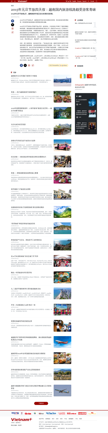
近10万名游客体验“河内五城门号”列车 (24, 256)
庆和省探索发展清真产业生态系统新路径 (25, 370)
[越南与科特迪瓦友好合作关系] (86, 75)
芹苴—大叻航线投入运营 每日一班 (23, 305)
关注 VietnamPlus (54, 65)
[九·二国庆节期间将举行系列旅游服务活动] (62, 293)
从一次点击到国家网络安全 (81, 100)
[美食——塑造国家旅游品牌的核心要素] (62, 178)
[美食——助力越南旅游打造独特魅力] (62, 97)
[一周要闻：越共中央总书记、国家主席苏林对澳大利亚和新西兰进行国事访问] (92, 125)
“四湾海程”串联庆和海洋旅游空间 (23, 224)
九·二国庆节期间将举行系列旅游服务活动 (26, 289)
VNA (65, 418)
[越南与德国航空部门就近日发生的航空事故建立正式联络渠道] (62, 390)
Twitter (12, 24)
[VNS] (51, 413)
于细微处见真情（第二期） (88, 48)
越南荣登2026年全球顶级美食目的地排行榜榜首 (28, 353)
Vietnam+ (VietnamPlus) (22, 1)
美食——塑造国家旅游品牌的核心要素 (24, 173)
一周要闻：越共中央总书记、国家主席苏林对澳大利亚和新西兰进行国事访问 (81, 125)
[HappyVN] (92, 413)
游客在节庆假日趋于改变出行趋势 (23, 141)
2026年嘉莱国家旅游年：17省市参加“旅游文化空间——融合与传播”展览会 (31, 109)
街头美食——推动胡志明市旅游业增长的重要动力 (28, 157)
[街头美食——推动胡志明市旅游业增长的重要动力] (62, 161)
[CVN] (61, 413)
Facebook (12, 20)
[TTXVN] (15, 413)
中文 (88, 1)
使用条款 (47, 418)
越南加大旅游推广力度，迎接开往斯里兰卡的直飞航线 (85, 32)
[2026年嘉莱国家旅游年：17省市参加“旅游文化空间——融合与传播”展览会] (62, 113)
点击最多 (80, 20)
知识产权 (41, 418)
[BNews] (35, 413)
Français (79, 1)
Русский (92, 1)
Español (84, 1)
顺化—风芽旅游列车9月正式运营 (83, 23)
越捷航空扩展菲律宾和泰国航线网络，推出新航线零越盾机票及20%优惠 (31, 338)
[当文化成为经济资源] (62, 129)
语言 (61, 418)
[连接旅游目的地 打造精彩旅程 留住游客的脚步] (62, 212)
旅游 (12, 5)
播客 (80, 96)
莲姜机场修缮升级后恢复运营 (21, 321)
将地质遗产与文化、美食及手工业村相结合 (26, 240)
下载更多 (41, 403)
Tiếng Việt (68, 1)
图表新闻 (80, 66)
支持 (57, 418)
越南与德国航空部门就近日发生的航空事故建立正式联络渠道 (31, 387)
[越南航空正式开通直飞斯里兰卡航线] (62, 80)
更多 (14, 72)
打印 (12, 28)
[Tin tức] (28, 413)
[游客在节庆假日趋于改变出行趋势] (62, 145)
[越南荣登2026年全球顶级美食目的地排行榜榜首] (62, 358)
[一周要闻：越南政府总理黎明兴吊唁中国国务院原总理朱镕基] (92, 113)
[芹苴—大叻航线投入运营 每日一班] (62, 309)
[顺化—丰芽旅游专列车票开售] (62, 277)
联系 (80, 418)
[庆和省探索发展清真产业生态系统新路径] (62, 374)
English (74, 1)
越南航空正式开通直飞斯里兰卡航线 (24, 76)
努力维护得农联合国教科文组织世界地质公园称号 (85, 41)
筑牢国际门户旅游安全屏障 (20, 189)
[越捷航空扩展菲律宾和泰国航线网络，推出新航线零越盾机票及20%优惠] (62, 342)
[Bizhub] (41, 413)
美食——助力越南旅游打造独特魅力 (23, 92)
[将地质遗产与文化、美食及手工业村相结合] (62, 244)
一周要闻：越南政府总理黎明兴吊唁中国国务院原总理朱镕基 (81, 112)
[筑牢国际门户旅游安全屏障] (62, 194)
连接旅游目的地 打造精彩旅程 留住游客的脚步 (27, 207)
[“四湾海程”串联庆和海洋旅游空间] (62, 228)
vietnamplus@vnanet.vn (51, 426)
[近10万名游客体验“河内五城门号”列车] (62, 261)
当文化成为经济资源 (18, 124)
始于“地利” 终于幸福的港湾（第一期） (85, 57)
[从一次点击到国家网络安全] (92, 102)
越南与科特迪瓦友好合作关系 (85, 86)
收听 (80, 104)
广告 (76, 418)
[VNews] (21, 413)
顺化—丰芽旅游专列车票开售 (21, 273)
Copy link (12, 32)
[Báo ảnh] (82, 413)
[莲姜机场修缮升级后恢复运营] (62, 326)
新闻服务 (71, 418)
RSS (53, 418)
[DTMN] (71, 413)
